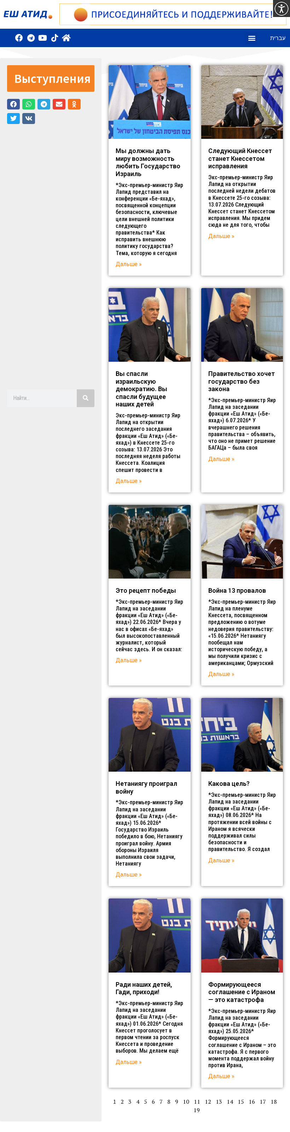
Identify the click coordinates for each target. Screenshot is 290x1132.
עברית (277, 38)
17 (263, 1101)
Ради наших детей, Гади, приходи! (144, 988)
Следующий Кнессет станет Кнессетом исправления (240, 158)
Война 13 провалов (237, 590)
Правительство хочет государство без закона (241, 381)
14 (230, 1101)
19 (196, 1110)
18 (274, 1101)
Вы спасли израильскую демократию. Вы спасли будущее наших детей (141, 389)
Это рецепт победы (146, 590)
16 (252, 1101)
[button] (251, 38)
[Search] (85, 398)
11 (197, 1101)
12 (208, 1101)
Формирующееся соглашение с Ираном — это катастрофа (241, 992)
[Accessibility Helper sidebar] (281, 8)
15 (241, 1101)
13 (219, 1101)
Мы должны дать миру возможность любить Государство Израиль (148, 162)
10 (186, 1101)
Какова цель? (229, 783)
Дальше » (129, 264)
